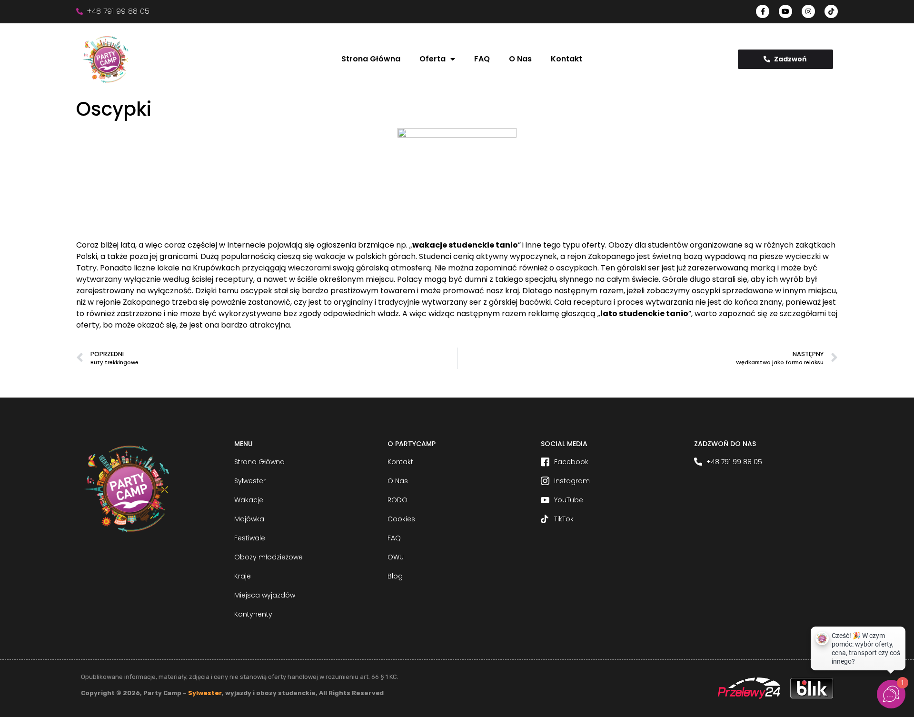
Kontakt (566, 58)
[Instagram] (808, 11)
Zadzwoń (790, 59)
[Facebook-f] (762, 11)
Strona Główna (370, 58)
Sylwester (205, 692)
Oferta (432, 58)
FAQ (482, 58)
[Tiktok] (831, 11)
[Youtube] (785, 11)
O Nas (520, 58)
